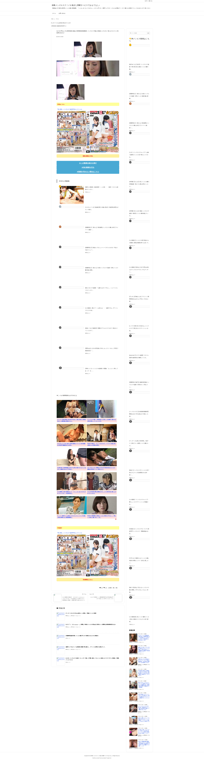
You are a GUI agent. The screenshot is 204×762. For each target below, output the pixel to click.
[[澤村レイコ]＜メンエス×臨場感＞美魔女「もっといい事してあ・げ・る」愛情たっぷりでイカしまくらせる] (71, 376)
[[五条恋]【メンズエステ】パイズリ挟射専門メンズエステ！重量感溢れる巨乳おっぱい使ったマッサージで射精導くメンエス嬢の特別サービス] (142, 518)
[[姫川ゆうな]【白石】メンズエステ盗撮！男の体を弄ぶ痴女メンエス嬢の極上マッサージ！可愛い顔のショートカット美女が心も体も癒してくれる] (142, 53)
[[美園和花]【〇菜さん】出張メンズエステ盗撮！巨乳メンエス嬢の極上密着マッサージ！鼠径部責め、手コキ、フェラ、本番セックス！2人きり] (71, 275)
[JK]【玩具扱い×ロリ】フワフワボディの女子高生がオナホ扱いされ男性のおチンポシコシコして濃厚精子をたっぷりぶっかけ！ (143, 697)
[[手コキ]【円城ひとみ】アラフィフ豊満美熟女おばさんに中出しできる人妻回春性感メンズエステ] (142, 285)
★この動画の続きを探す (88, 163)
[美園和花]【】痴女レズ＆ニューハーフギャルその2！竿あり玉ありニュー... (101, 249)
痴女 (116, 587)
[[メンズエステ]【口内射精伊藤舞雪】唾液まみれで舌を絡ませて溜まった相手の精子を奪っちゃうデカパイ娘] (142, 400)
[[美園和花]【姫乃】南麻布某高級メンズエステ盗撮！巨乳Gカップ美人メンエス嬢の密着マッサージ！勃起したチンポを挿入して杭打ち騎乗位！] (142, 371)
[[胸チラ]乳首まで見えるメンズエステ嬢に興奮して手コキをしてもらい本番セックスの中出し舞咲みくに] (142, 576)
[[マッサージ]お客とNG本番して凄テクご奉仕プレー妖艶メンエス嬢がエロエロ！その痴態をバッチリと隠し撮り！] (142, 430)
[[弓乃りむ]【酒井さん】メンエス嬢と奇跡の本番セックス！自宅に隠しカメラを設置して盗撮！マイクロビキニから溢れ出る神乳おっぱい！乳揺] (142, 547)
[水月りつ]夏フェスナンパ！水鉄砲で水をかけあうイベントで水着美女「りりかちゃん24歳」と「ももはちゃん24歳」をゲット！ (144, 720)
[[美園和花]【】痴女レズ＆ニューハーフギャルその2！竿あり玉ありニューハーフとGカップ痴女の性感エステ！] (71, 255)
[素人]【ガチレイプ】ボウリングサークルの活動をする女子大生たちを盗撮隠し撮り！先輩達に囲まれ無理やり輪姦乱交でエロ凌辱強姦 (143, 685)
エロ (58, 18)
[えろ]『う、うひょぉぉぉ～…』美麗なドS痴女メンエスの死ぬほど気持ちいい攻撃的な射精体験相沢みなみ (91, 624)
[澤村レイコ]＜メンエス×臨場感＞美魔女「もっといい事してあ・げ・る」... (101, 370)
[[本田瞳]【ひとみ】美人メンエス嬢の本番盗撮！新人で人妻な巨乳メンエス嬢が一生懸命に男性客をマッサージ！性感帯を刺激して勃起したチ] (142, 170)
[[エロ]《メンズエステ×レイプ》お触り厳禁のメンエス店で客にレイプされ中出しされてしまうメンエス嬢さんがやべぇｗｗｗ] (142, 141)
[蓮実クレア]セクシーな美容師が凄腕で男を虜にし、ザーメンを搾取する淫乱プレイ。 (86, 646)
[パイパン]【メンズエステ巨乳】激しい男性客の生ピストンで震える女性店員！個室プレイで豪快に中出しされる (143, 708)
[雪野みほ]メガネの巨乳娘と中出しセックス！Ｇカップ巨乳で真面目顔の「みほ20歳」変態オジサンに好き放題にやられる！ (144, 661)
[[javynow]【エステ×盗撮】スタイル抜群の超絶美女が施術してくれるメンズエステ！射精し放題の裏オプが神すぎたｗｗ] (142, 344)
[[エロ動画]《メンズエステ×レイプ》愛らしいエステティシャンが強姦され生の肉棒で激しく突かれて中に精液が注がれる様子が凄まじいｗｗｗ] (142, 488)
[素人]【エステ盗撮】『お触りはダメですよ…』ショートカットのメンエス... (101, 289)
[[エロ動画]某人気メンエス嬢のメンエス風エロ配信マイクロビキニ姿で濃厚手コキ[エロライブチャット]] (142, 606)
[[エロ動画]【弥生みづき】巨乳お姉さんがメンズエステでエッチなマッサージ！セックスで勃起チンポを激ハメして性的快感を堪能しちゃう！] (142, 256)
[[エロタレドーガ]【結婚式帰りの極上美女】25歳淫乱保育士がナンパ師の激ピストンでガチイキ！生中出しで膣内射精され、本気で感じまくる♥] (71, 215)
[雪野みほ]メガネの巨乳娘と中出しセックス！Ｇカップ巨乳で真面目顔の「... (101, 349)
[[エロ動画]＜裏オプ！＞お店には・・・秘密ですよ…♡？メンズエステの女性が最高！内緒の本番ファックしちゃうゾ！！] (71, 316)
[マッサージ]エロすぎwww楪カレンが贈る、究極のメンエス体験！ (81, 613)
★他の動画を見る (88, 167)
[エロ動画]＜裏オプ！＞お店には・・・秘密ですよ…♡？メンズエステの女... (101, 309)
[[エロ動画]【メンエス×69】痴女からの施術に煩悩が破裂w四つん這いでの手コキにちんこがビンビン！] (142, 229)
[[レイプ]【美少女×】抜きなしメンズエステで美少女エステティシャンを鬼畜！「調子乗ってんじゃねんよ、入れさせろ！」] (142, 315)
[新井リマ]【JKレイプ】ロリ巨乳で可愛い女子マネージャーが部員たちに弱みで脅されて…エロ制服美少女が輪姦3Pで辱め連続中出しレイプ (144, 649)
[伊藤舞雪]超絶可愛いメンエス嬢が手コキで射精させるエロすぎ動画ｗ (82, 635)
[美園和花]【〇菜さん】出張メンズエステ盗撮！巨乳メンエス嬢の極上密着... (101, 269)
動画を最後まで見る (88, 156)
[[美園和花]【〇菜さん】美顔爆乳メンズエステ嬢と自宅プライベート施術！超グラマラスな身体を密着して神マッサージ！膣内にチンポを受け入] (71, 235)
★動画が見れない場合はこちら (88, 172)
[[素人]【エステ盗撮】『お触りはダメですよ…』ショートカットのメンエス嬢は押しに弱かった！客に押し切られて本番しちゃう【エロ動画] (71, 296)
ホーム (54, 18)
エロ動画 (110, 587)
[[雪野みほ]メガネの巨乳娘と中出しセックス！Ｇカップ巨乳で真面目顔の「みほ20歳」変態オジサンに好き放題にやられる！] (71, 356)
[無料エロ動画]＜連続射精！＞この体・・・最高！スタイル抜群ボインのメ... (101, 188)
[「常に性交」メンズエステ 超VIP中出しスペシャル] (88, 131)
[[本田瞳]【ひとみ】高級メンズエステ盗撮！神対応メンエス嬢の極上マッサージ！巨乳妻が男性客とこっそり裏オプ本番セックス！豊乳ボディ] (142, 200)
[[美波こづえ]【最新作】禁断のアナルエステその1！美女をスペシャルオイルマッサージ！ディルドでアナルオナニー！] (71, 336)
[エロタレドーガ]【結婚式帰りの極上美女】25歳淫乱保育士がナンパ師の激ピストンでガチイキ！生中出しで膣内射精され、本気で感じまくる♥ (144, 638)
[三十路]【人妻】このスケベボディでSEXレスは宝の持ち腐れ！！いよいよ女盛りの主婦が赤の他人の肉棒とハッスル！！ (143, 731)
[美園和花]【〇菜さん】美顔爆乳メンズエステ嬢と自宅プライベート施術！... (101, 228)
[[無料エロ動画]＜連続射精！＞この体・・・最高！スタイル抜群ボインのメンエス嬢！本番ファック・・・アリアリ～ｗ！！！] (71, 195)
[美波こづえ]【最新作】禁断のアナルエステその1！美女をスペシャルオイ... (101, 329)
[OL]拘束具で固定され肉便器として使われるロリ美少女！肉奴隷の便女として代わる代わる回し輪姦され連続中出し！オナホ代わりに (144, 673)
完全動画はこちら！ (88, 579)
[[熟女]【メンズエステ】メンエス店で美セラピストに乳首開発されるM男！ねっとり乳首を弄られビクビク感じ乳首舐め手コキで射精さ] (142, 459)
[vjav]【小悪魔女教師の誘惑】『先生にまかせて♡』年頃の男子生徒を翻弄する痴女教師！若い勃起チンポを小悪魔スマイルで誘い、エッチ (143, 744)
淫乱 (114, 587)
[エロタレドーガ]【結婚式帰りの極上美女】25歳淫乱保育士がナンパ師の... (101, 208)
